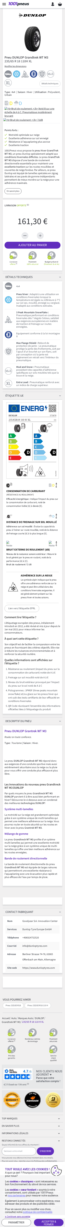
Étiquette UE (14, 396)
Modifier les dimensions (15, 66)
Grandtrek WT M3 (11, 1022)
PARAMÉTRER (16, 1222)
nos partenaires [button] (16, 1195)
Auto (14, 1018)
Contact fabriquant (19, 912)
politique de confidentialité (37, 1212)
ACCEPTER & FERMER (49, 1223)
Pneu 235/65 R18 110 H (37, 1005)
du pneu (18, 721)
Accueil (6, 1018)
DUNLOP (39, 1018)
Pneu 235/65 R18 (13, 1005)
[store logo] (19, 4)
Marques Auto (25, 1018)
